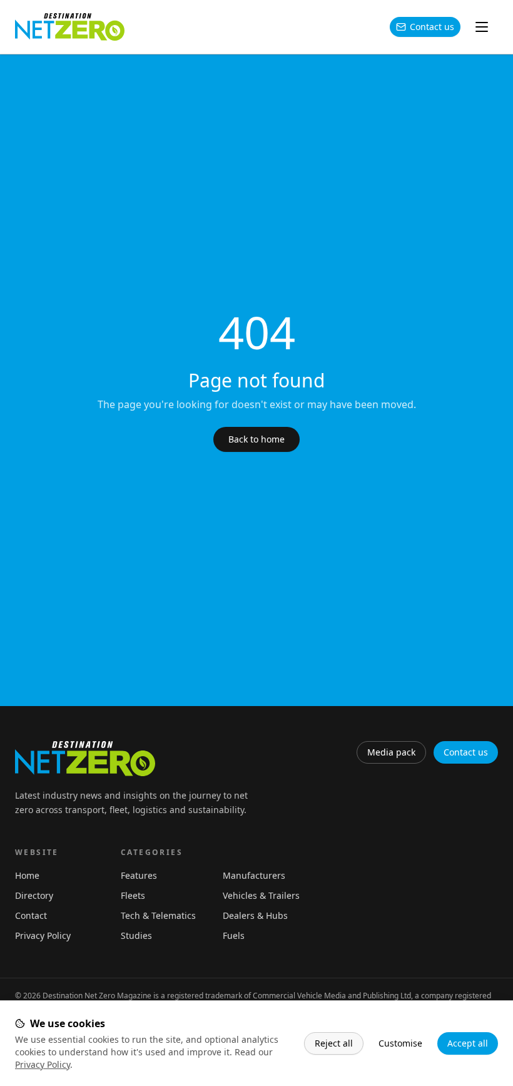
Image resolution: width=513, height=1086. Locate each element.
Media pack (391, 752)
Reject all (334, 1043)
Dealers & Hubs (255, 915)
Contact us (432, 27)
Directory (34, 895)
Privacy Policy (42, 1064)
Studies (136, 935)
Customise (400, 1043)
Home (27, 875)
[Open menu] (481, 27)
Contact (31, 915)
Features (139, 875)
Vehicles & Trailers (261, 895)
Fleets (133, 895)
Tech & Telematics (158, 915)
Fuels (234, 935)
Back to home (256, 439)
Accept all (467, 1043)
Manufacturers (254, 875)
